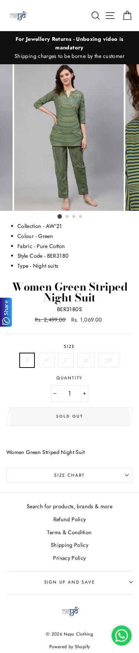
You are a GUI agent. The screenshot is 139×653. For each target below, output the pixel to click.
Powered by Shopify (69, 646)
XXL (109, 360)
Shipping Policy (69, 545)
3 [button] (74, 217)
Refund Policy (69, 519)
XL (86, 360)
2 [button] (67, 217)
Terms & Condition (69, 532)
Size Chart (69, 475)
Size (69, 346)
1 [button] (59, 216)
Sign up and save (69, 582)
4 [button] (81, 217)
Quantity (69, 378)
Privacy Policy (69, 558)
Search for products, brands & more (69, 506)
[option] (69, 48)
